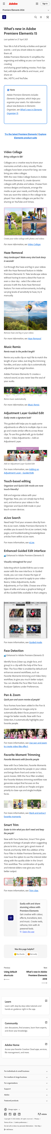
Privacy (37, 1119)
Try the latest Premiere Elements (21, 134)
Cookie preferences (20, 1122)
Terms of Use (8, 1122)
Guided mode (35, 642)
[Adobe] (13, 3)
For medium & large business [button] (15, 1077)
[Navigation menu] (4, 3)
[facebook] (5, 1114)
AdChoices (9, 1129)
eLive (31, 542)
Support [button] (7, 1089)
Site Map (38, 1126)
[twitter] (14, 1114)
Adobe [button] (6, 1095)
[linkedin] (19, 1114)
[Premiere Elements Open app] (47, 17)
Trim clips (33, 890)
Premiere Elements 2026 (13, 10)
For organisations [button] (11, 1083)
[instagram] (10, 1114)
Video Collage (34, 244)
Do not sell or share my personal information (18, 1126)
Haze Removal (34, 338)
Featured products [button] (11, 1101)
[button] (37, 4)
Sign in (45, 4)
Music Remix (33, 404)
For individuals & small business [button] (16, 1071)
